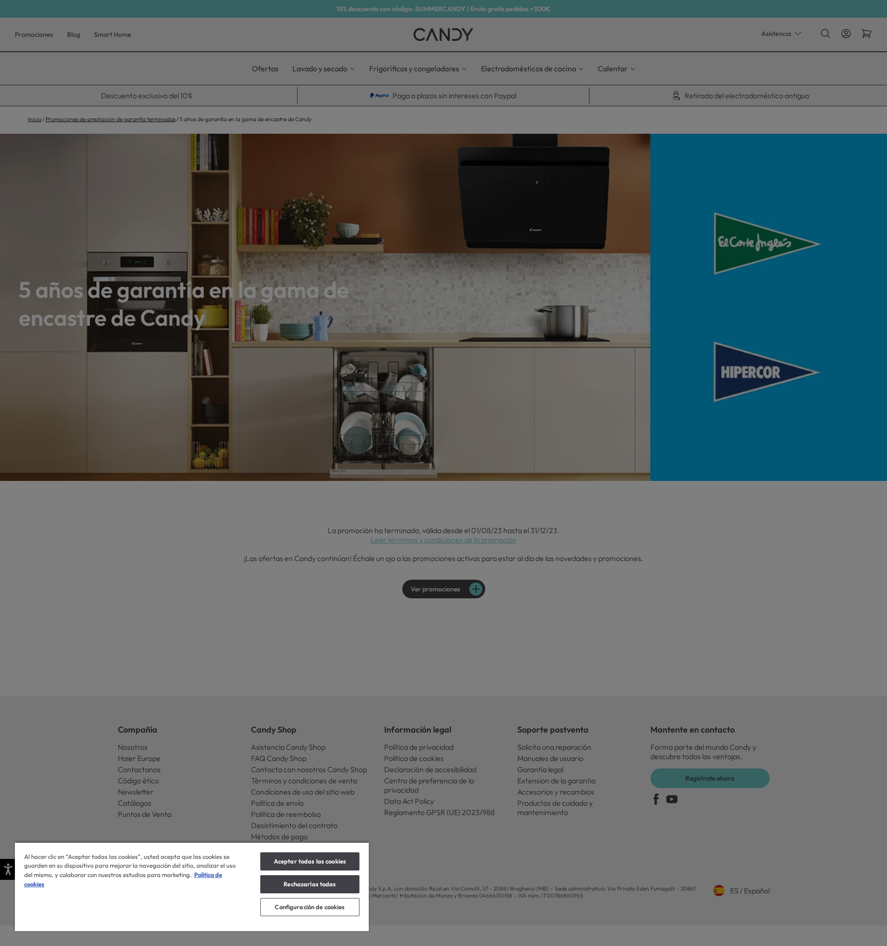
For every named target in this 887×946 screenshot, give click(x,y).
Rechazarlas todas (310, 884)
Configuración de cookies (310, 907)
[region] (192, 886)
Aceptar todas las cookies (310, 861)
